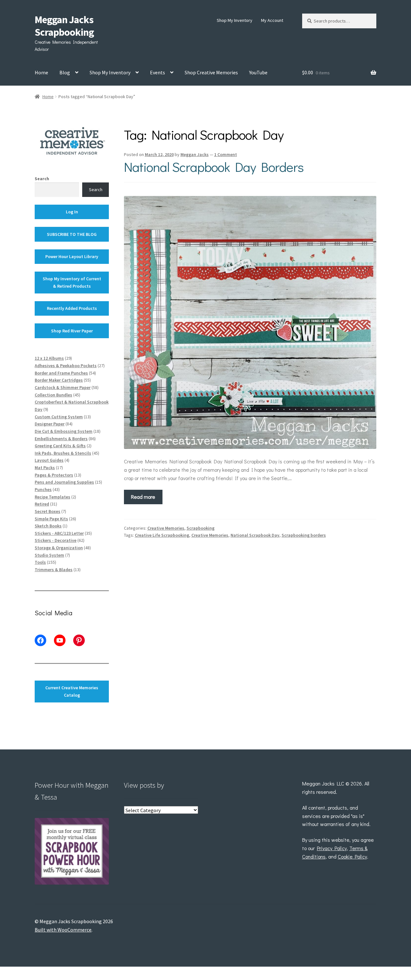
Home (41, 72)
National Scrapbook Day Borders (214, 166)
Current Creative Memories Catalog (71, 691)
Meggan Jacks (194, 154)
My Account (272, 20)
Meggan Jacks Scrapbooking (64, 26)
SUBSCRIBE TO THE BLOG (72, 234)
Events (157, 72)
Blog (64, 72)
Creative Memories (165, 528)
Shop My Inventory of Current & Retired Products (72, 282)
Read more (143, 496)
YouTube (258, 72)
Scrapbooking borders (304, 535)
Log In (72, 212)
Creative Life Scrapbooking (162, 535)
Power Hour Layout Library (71, 256)
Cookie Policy (352, 856)
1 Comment (225, 154)
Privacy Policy (332, 848)
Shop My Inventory (234, 20)
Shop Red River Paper (72, 331)
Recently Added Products (72, 308)
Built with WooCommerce (63, 929)
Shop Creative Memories (211, 72)
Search (42, 178)
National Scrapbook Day (255, 535)
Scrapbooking (200, 528)
